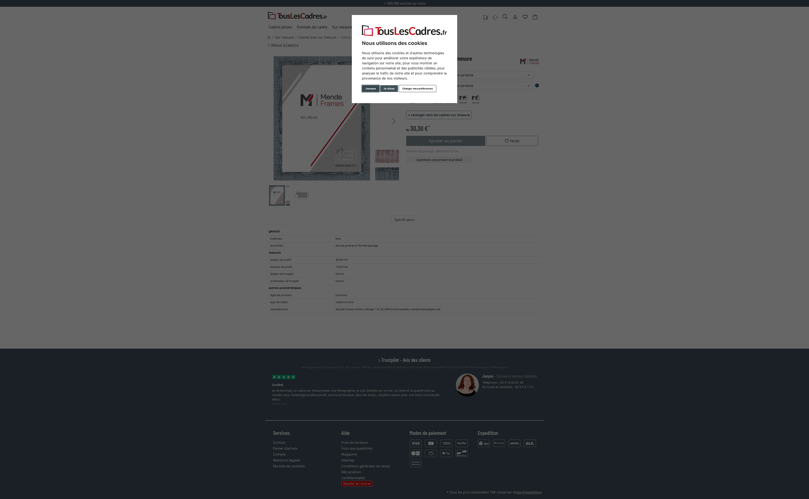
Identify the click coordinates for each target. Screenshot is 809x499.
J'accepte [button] (370, 88)
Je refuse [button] (389, 88)
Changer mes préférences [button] (417, 88)
